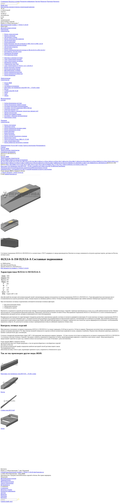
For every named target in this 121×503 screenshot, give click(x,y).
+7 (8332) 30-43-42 (17, 172)
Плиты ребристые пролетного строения (16, 142)
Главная (3, 147)
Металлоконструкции (7, 481)
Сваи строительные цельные (13, 59)
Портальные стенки (10, 117)
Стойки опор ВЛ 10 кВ (11, 91)
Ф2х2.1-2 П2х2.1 (44, 161)
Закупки (37, 1)
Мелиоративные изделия (39, 167)
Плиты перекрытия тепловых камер (15, 128)
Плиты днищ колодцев (11, 34)
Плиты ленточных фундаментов (14, 39)
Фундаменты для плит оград (13, 51)
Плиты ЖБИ (8, 83)
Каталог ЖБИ (5, 148)
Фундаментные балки (10, 55)
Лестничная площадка (11, 47)
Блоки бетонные (9, 133)
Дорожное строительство (5, 121)
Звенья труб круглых (10, 112)
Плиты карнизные (9, 42)
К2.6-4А (45, 164)
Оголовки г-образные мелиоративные (15, 116)
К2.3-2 (37, 161)
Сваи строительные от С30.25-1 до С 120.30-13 (18, 65)
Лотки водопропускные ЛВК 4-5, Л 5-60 (16, 139)
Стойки (6, 84)
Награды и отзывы (14, 1)
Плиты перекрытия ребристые (13, 73)
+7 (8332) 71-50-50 (14, 268)
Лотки (6, 92)
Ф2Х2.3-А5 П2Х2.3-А (75, 164)
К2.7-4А (24, 163)
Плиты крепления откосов (12, 69)
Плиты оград (8, 48)
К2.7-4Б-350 (10, 164)
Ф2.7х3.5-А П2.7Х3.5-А (21, 164)
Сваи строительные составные (13, 61)
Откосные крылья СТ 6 (11, 109)
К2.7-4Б (53, 163)
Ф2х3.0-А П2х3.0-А (33, 163)
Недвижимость (40, 145)
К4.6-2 (110, 161)
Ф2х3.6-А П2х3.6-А (45, 163)
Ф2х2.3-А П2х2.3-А (16, 163)
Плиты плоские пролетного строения (15, 136)
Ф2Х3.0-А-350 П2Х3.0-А (99, 163)
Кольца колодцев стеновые (12, 67)
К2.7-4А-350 (88, 163)
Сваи (5, 94)
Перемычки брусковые (11, 53)
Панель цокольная (9, 35)
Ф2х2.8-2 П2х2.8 (68, 161)
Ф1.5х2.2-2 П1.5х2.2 (29, 161)
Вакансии (44, 1)
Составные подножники (11, 86)
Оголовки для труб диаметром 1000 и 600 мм (18, 108)
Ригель (6, 89)
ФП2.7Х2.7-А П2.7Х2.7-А (56, 164)
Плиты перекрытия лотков (12, 130)
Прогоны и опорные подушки (13, 58)
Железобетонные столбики (12, 70)
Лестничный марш (10, 40)
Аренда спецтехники (29, 145)
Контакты (56, 1)
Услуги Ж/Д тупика (17, 145)
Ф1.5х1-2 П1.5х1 (6, 161)
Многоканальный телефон (14, 25)
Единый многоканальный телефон (17, 472)
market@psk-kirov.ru (11, 174)
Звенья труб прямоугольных (12, 114)
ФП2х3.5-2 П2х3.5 (103, 161)
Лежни (6, 95)
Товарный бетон (6, 145)
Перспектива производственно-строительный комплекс (18, 7)
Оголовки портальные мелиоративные (16, 106)
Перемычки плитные (10, 62)
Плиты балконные (9, 75)
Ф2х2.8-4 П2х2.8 (82, 161)
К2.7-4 (61, 161)
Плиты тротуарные (10, 125)
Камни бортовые (9, 131)
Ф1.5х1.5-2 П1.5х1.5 (17, 161)
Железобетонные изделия (8, 28)
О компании (4, 1)
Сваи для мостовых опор (11, 141)
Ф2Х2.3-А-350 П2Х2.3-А (76, 163)
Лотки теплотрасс (9, 134)
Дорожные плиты (9, 126)
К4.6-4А (66, 164)
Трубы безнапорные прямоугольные (15, 104)
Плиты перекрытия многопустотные (15, 45)
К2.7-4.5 (84, 164)
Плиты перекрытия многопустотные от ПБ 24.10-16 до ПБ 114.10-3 (24, 50)
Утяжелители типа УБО (11, 64)
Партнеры (50, 1)
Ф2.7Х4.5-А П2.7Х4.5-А (35, 164)
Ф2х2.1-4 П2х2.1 (54, 161)
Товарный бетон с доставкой (9, 169)
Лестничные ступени (10, 37)
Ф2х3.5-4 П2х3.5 (92, 161)
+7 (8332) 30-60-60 (6, 172)
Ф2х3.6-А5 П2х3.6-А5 (62, 163)
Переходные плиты (10, 137)
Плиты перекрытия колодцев (13, 72)
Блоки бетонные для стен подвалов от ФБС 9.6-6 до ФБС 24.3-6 (23, 43)
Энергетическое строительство (5, 79)
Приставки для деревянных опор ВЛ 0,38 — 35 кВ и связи (22, 87)
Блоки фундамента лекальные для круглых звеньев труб (21, 111)
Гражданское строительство (5, 30)
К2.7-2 (75, 161)
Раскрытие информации (27, 1)
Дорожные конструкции (8, 167)
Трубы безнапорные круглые (13, 103)
